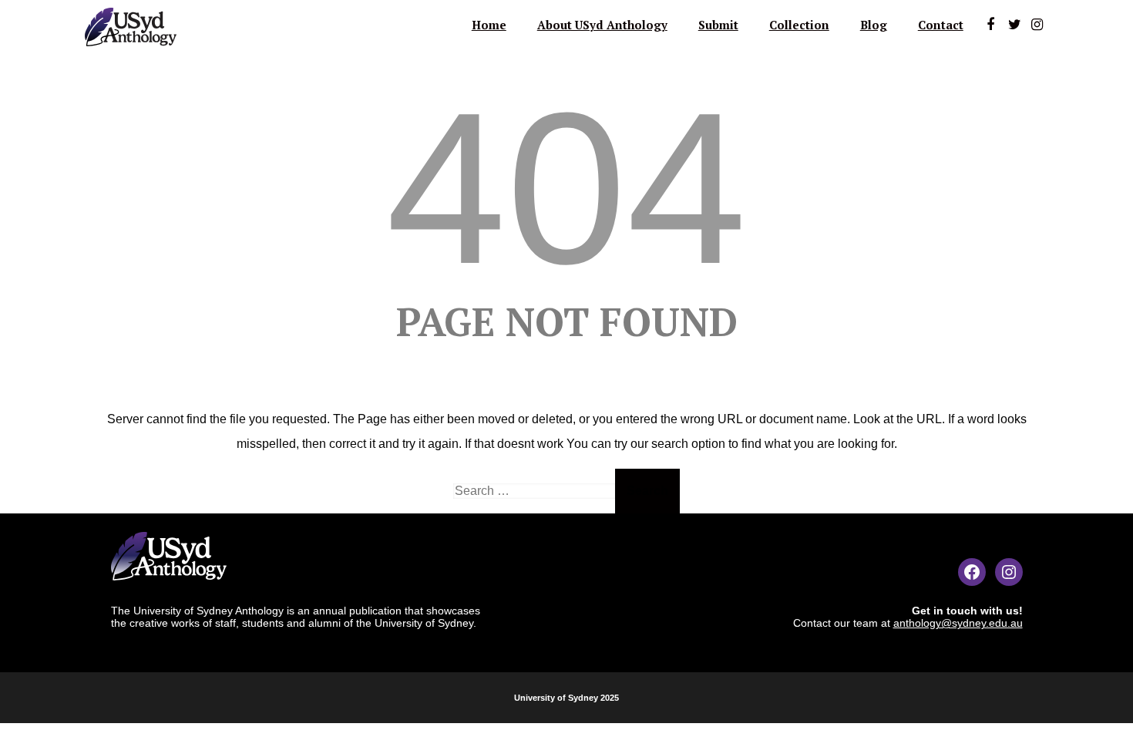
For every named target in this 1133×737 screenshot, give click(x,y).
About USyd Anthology (602, 24)
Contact (940, 24)
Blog (873, 24)
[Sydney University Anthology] (131, 49)
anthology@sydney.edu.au (958, 623)
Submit (718, 24)
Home (489, 24)
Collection (799, 24)
